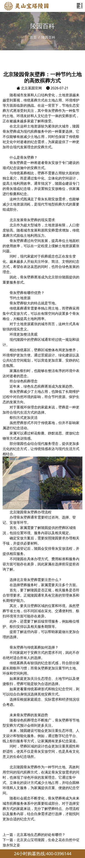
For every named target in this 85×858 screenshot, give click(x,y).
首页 (33, 37)
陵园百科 (48, 37)
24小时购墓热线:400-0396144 (42, 853)
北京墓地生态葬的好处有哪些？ (41, 834)
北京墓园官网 (31, 88)
